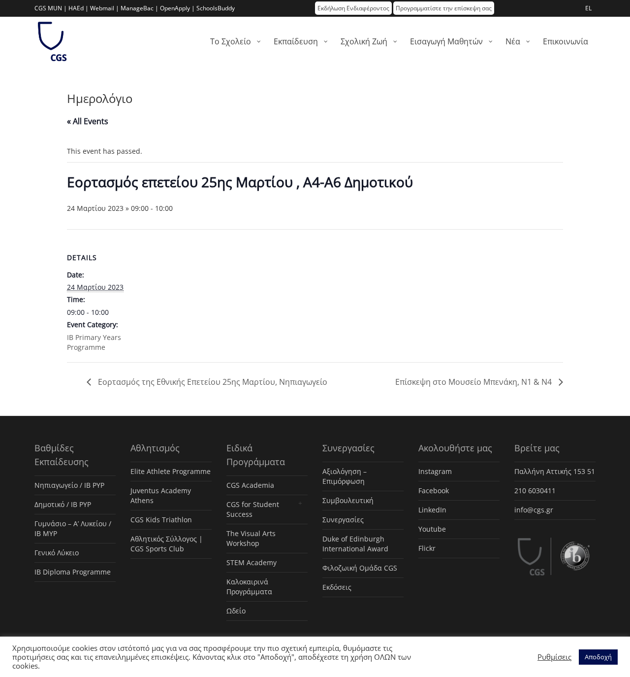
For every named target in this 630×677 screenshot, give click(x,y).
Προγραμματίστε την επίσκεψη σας (444, 8)
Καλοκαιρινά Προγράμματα (249, 586)
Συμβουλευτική (348, 500)
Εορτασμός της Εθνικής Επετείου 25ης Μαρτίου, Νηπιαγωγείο (211, 381)
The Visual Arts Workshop (251, 538)
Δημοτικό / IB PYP (62, 504)
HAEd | (78, 8)
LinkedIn (432, 509)
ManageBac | (139, 8)
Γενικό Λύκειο (56, 552)
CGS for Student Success (252, 509)
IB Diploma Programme (72, 571)
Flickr (427, 548)
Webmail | (104, 8)
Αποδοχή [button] (598, 656)
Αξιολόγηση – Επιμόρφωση (344, 476)
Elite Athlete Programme (170, 471)
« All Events (87, 121)
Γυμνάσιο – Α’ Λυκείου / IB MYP (72, 528)
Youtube (432, 529)
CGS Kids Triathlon (161, 519)
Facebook (433, 490)
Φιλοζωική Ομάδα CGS (359, 568)
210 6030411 (535, 490)
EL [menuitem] (588, 8)
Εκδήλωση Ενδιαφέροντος (353, 8)
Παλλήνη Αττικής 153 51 (554, 471)
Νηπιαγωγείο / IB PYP (69, 485)
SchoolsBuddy (215, 8)
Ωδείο (236, 610)
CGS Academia (250, 485)
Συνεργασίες (343, 519)
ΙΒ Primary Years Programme (94, 342)
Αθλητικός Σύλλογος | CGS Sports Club (166, 543)
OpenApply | (177, 8)
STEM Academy (251, 562)
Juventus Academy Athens (160, 495)
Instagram (435, 471)
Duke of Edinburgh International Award (355, 543)
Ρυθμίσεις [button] (554, 656)
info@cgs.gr (533, 509)
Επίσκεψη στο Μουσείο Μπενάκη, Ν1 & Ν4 (474, 381)
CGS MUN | (50, 8)
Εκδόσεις (336, 587)
